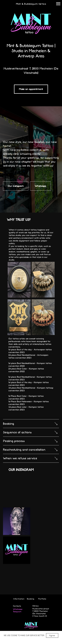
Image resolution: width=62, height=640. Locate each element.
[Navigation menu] (58, 3)
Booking (30, 599)
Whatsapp (17, 609)
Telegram (17, 612)
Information (18, 599)
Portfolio (42, 599)
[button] (31, 89)
